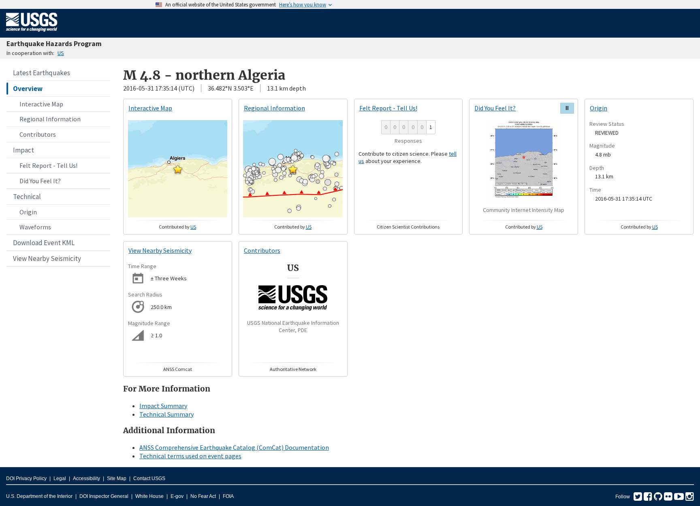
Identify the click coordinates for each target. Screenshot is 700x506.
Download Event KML (44, 242)
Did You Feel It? (40, 181)
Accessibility (86, 478)
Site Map (116, 478)
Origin (28, 212)
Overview (28, 88)
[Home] (32, 33)
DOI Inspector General (103, 496)
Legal (59, 478)
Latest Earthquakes (41, 72)
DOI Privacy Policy (26, 478)
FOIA (228, 496)
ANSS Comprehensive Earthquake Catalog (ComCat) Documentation (234, 447)
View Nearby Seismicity (47, 258)
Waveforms (35, 227)
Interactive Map (41, 104)
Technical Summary (166, 414)
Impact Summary (163, 406)
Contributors (37, 134)
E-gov (177, 496)
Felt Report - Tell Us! (48, 165)
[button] (178, 169)
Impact (23, 150)
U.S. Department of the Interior (39, 496)
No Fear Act (203, 496)
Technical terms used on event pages (190, 456)
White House (149, 496)
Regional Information (50, 119)
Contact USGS (149, 478)
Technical (27, 196)
